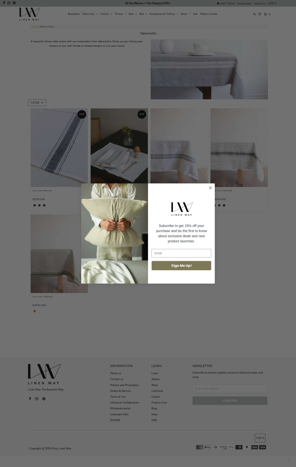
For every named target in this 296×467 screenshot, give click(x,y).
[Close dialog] (210, 188)
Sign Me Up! (181, 265)
